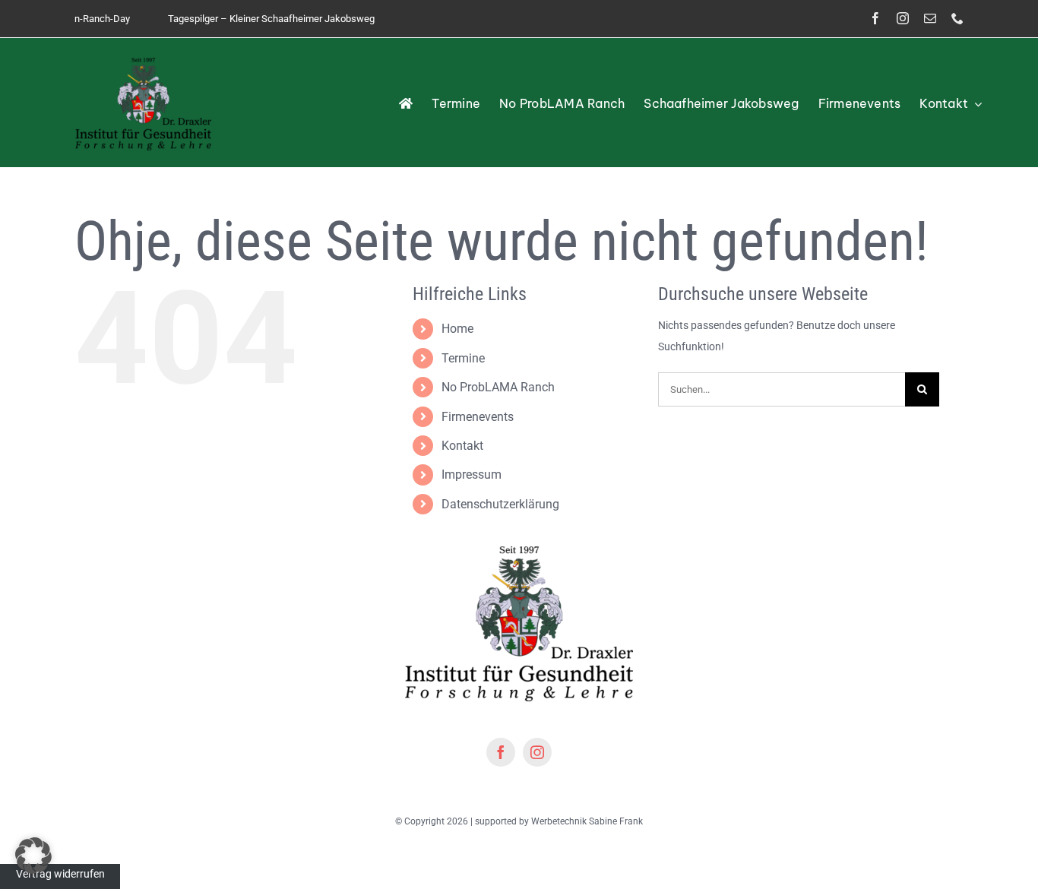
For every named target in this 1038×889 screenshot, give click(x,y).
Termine (463, 358)
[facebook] (875, 18)
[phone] (957, 18)
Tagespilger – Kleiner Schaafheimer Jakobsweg (249, 18)
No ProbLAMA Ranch (498, 387)
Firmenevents (477, 417)
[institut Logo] (143, 63)
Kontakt (462, 445)
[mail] (930, 18)
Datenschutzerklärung (500, 504)
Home (457, 328)
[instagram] (903, 18)
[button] (33, 855)
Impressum (471, 474)
